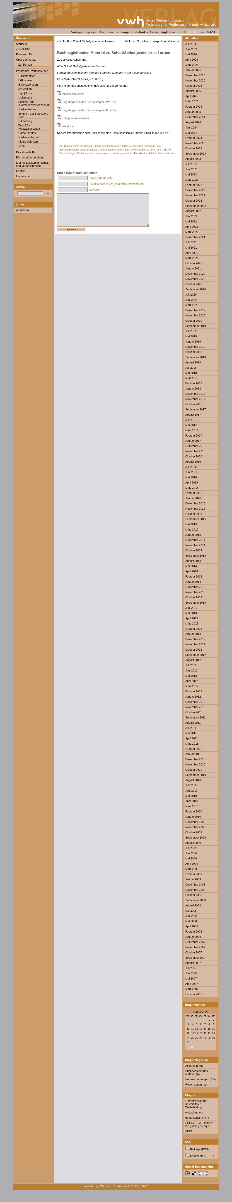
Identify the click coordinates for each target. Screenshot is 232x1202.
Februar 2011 (193, 748)
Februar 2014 (193, 576)
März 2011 (191, 743)
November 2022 (195, 195)
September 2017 (195, 409)
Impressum (23, 176)
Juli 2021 (191, 242)
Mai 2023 (191, 174)
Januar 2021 (193, 268)
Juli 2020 (191, 294)
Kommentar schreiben (108, 153)
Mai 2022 (191, 221)
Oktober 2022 (193, 200)
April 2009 (191, 863)
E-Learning (25, 121)
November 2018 (195, 346)
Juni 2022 (191, 216)
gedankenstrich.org (197, 1117)
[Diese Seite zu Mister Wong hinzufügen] (187, 1174)
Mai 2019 (191, 336)
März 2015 (191, 529)
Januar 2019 (193, 341)
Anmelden (22, 210)
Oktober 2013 (193, 597)
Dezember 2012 (195, 639)
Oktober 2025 (193, 85)
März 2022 (191, 232)
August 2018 (193, 362)
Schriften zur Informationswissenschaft (33, 103)
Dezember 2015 (195, 503)
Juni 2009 (191, 853)
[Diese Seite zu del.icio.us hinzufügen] (194, 1174)
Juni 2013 (191, 608)
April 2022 (191, 226)
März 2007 (191, 989)
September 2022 (195, 205)
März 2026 (191, 65)
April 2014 (191, 571)
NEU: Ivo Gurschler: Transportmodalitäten (150, 41)
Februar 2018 (193, 383)
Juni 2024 (191, 127)
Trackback (140, 153)
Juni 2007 (191, 973)
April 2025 (191, 96)
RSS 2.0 (166, 149)
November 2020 (195, 279)
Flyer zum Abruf (25, 54)
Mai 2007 (191, 978)
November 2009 (195, 827)
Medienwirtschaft (28, 137)
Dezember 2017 (195, 393)
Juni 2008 (191, 916)
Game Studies (27, 133)
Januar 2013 (193, 634)
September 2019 (195, 326)
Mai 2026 (191, 54)
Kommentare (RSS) (201, 1156)
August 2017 (193, 414)
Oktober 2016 (193, 456)
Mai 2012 (191, 675)
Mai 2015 (191, 524)
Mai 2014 (191, 566)
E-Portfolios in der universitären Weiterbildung (196, 1104)
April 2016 (191, 482)
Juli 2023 (191, 164)
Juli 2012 (191, 665)
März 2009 (191, 869)
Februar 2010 (193, 811)
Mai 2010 (191, 795)
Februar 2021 (193, 263)
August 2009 (193, 842)
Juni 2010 (191, 790)
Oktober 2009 (193, 832)
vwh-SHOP (208, 32)
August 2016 (193, 461)
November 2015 (195, 508)
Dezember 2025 (195, 75)
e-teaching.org (194, 1112)
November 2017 (195, 399)
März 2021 (191, 258)
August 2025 (193, 91)
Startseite (22, 44)
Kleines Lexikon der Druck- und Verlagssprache (32, 164)
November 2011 (195, 707)
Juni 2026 (191, 49)
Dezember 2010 (195, 759)
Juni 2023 (191, 169)
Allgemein (191, 1065)
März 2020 (191, 305)
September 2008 (195, 900)
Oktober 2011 (193, 712)
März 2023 (191, 179)
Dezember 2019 (195, 310)
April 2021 (191, 252)
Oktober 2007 (193, 952)
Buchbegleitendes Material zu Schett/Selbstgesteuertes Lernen (113, 53)
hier (167, 133)
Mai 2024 (191, 132)
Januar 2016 (193, 498)
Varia (21, 146)
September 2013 (195, 602)
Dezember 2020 (195, 273)
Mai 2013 (191, 613)
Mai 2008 (191, 921)
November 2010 (195, 764)
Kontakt (20, 171)
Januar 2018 (193, 388)
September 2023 (195, 153)
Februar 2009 (193, 874)
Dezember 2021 (195, 237)
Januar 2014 (193, 581)
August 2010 (193, 780)
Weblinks (67, 126)
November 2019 (195, 315)
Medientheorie (27, 109)
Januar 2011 (193, 754)
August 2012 (193, 660)
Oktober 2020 (193, 284)
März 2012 (191, 686)
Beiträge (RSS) (199, 1149)
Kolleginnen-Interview (75, 118)
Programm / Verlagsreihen (32, 71)
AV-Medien (25, 89)
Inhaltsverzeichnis (73, 94)
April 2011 (191, 738)
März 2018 (191, 378)
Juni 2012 (191, 670)
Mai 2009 (191, 858)
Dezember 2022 (195, 190)
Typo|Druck (25, 93)
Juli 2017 (191, 420)
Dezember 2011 (195, 701)
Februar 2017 (193, 435)
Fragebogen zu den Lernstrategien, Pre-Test (89, 102)
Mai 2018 (191, 373)
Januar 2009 (193, 879)
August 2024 (193, 122)
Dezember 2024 (195, 117)
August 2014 (193, 561)
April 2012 (191, 681)
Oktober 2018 (193, 352)
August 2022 (193, 211)
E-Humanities (26, 76)
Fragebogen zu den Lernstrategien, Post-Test (89, 110)
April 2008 (191, 926)
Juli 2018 (191, 367)
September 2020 (195, 289)
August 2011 (193, 722)
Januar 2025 (193, 112)
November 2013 (195, 592)
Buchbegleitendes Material (73, 149)
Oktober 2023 (193, 148)
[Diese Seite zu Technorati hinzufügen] (206, 1174)
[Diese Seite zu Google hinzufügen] (200, 1174)
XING (188, 1131)
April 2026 (191, 59)
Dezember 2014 (195, 540)
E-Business (25, 80)
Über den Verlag (26, 59)
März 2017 (191, 430)
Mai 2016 (191, 477)
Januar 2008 (193, 936)
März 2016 (191, 487)
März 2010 (191, 806)
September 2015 (195, 519)
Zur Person (25, 64)
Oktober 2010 (193, 769)
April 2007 (191, 983)
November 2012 (195, 644)
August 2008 (193, 905)
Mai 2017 (191, 425)
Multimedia (25, 97)
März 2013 (191, 623)
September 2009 (195, 837)
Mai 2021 (191, 247)
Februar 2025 (193, 106)
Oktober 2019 (193, 320)
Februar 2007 (193, 994)
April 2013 (191, 618)
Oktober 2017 (193, 404)
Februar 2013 (193, 628)
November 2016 (195, 451)
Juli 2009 (191, 848)
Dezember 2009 (195, 822)
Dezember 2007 (195, 942)
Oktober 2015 (193, 514)
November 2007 (195, 947)
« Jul (190, 1047)
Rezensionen (193, 1084)
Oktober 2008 (193, 895)
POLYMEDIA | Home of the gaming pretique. (199, 1124)
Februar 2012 (193, 691)
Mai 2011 (191, 733)
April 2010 (191, 801)
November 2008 (195, 889)
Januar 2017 (193, 440)
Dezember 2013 (195, 587)
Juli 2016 (191, 467)
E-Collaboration (28, 84)
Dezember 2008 (195, 884)
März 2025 (191, 101)
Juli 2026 (191, 44)
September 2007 (195, 957)
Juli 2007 (191, 968)
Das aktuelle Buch (27, 152)
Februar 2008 (193, 931)
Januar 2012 (193, 696)
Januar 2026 (193, 70)
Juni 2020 (191, 299)
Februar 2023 (193, 185)
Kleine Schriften (28, 141)
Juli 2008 (191, 910)
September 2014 (195, 555)
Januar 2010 (193, 816)
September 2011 (195, 717)
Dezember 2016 (195, 446)
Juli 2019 (191, 331)
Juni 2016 (191, 472)
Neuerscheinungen (197, 1079)
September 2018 (195, 357)
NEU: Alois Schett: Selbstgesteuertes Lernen (86, 41)
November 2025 (195, 80)
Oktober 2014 (193, 550)
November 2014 (195, 545)
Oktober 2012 (193, 649)
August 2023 (193, 158)
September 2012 (195, 655)
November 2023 (195, 143)
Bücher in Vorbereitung (30, 157)
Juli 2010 (191, 785)
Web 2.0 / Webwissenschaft (29, 127)
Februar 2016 (193, 493)
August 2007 (193, 963)
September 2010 (195, 775)
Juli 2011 (190, 728)
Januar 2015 (193, 534)
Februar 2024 (193, 138)
